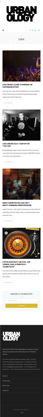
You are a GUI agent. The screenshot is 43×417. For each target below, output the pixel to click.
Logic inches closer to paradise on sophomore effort (17, 85)
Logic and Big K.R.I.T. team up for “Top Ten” (15, 144)
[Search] (39, 30)
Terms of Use (5, 385)
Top (22, 413)
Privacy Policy (6, 381)
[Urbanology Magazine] (21, 14)
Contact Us (5, 390)
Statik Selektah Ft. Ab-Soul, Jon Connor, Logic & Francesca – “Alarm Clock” (16, 264)
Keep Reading (8, 103)
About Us (4, 376)
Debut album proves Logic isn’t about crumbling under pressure (16, 204)
